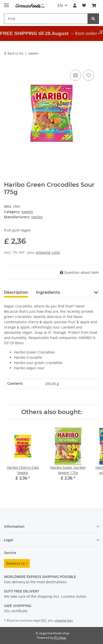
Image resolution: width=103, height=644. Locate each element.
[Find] (93, 18)
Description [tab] (16, 292)
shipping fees (63, 620)
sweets (27, 211)
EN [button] (60, 5)
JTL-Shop (60, 638)
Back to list (16, 53)
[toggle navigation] (6, 3)
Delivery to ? (17, 563)
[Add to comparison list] (75, 75)
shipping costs (48, 252)
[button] (74, 5)
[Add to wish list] (88, 75)
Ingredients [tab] (48, 292)
